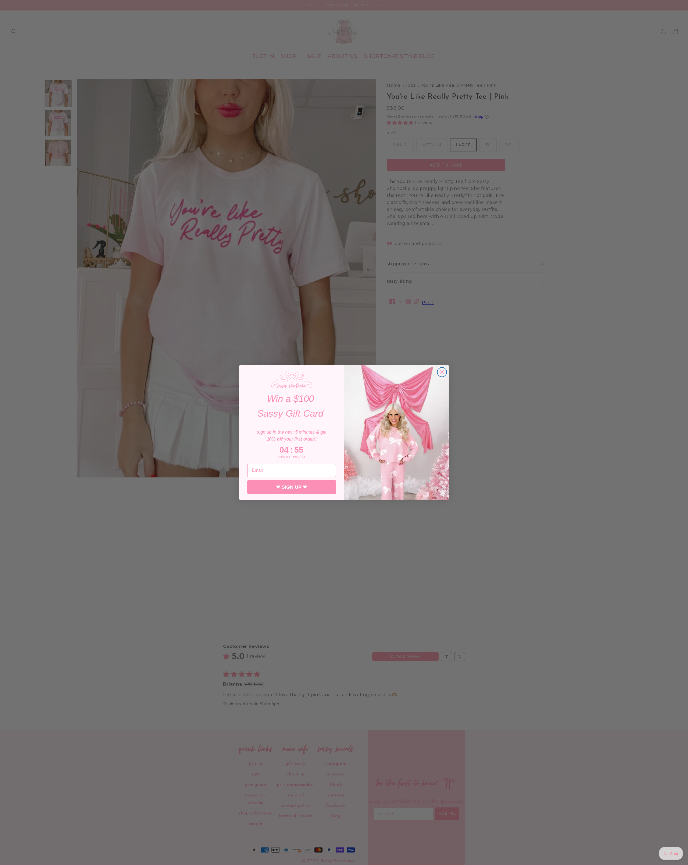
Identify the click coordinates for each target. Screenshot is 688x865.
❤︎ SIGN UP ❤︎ (291, 487)
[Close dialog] (442, 372)
